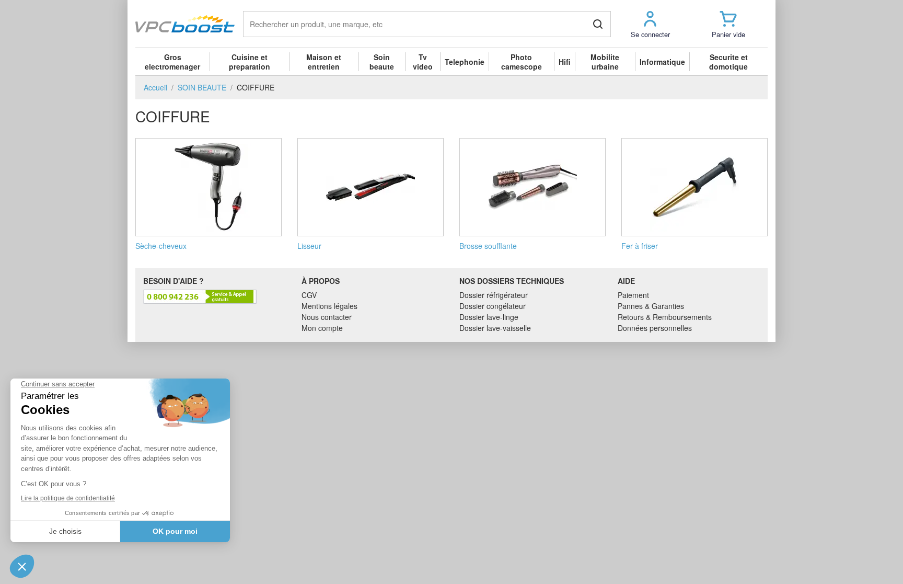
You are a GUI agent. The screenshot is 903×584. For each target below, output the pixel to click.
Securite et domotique (728, 62)
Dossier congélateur (492, 306)
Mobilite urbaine (605, 62)
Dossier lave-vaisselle (495, 328)
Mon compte (322, 328)
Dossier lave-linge (488, 317)
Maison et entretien (323, 62)
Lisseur (309, 246)
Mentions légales (329, 306)
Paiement (633, 295)
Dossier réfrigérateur (493, 295)
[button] (650, 23)
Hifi (565, 61)
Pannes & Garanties (651, 306)
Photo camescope (521, 62)
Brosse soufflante (488, 246)
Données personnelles (655, 328)
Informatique (662, 61)
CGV (309, 295)
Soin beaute (381, 62)
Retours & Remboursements (665, 317)
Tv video (423, 62)
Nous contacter (327, 317)
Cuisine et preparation (249, 62)
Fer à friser (639, 246)
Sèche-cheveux (161, 246)
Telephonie (464, 61)
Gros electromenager (172, 62)
